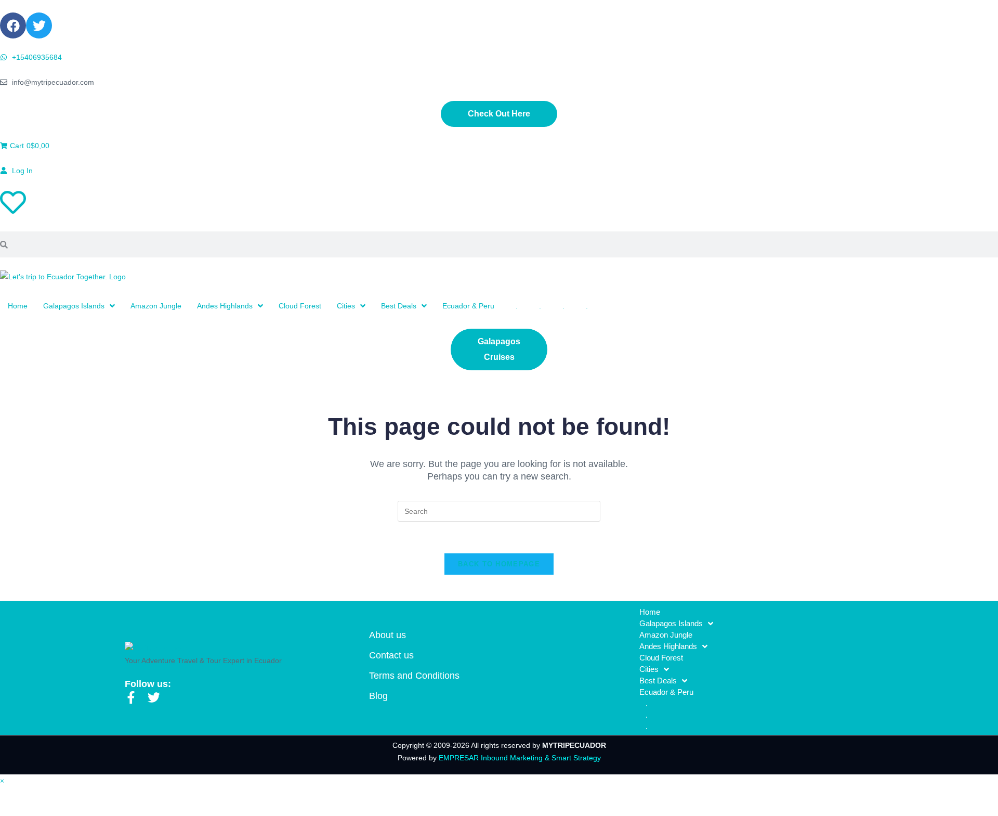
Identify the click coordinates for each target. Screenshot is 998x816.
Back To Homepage (499, 564)
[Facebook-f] (131, 697)
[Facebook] (13, 25)
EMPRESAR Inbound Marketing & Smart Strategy (520, 758)
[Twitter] (39, 25)
